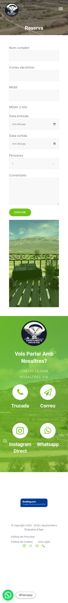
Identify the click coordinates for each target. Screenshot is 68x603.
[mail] (37, 545)
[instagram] (24, 545)
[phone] (43, 545)
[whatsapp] (30, 545)
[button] (8, 595)
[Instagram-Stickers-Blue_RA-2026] (34, 503)
